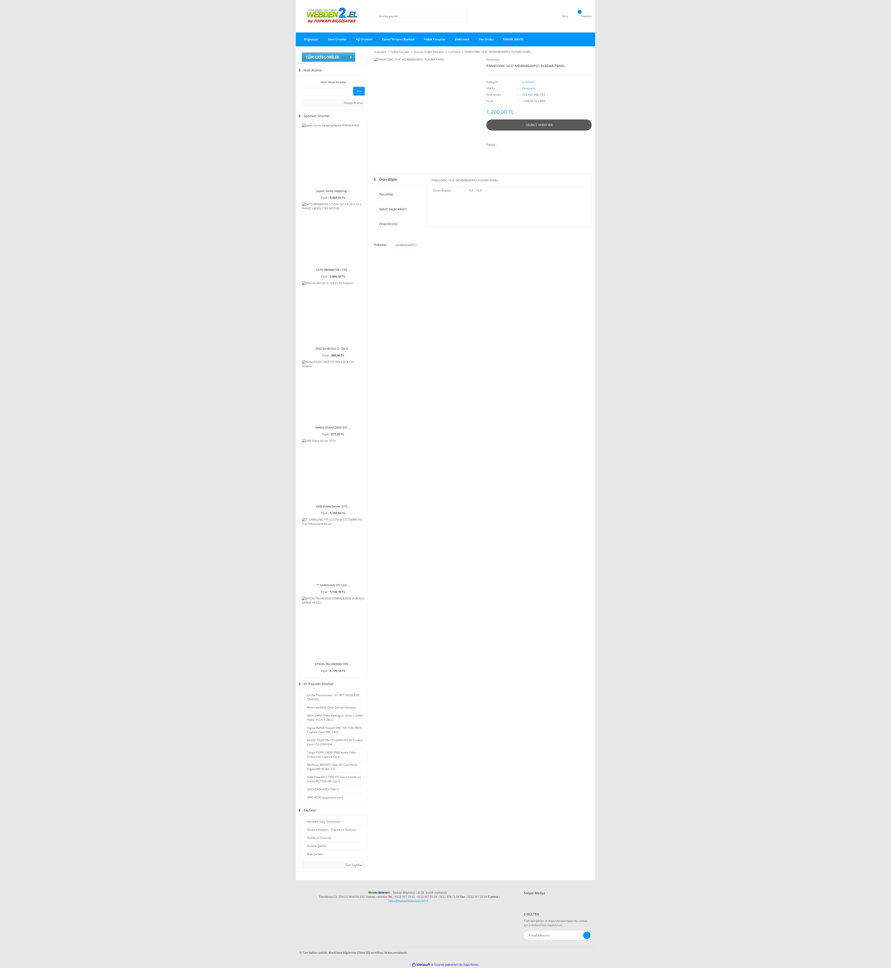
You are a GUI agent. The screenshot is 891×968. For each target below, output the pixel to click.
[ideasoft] (421, 964)
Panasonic (493, 59)
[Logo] (333, 16)
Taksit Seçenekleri (393, 209)
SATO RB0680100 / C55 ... (333, 270)
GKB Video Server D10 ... (333, 506)
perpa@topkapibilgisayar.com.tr (408, 901)
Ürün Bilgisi (388, 179)
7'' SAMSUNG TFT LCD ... (333, 585)
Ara (359, 91)
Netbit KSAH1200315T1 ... (333, 427)
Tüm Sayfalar (353, 865)
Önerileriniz (388, 224)
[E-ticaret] (444, 964)
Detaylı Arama (352, 103)
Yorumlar (386, 194)
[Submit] (587, 935)
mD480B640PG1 (406, 245)
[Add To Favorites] (488, 136)
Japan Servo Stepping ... (333, 191)
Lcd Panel (528, 82)
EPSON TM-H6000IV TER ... (333, 664)
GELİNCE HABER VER (539, 125)
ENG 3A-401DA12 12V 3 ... (333, 348)
